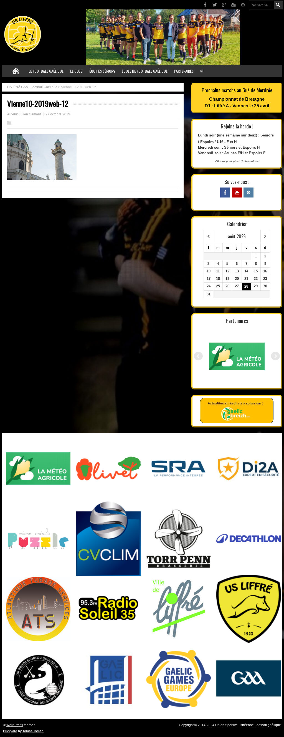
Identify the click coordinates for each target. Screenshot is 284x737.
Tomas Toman (33, 731)
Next (275, 356)
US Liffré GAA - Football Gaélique (32, 87)
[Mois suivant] (265, 236)
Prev (198, 356)
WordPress (14, 725)
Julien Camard (30, 114)
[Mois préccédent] (208, 236)
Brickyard (10, 731)
